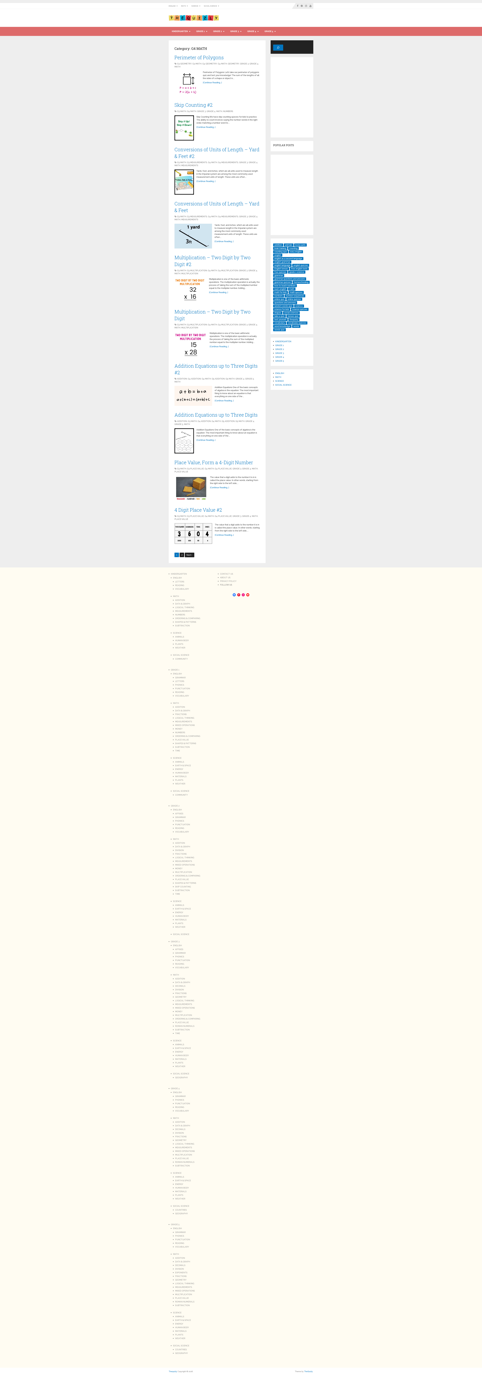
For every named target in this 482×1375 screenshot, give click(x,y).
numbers (278, 296)
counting (293, 248)
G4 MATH (222, 64)
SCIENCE (194, 6)
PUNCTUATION (182, 688)
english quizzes (300, 265)
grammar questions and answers (289, 279)
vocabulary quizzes (297, 323)
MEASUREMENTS (189, 165)
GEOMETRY (233, 64)
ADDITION (182, 379)
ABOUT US (225, 577)
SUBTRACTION (182, 625)
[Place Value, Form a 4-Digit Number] (190, 488)
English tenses (281, 268)
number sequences (295, 296)
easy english (296, 252)
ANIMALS (179, 637)
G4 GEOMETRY (209, 64)
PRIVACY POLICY (228, 581)
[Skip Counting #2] (184, 128)
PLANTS (179, 644)
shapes (277, 313)
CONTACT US (226, 574)
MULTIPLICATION (189, 273)
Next (188, 555)
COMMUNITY (181, 659)
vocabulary (279, 323)
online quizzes (294, 299)
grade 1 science (296, 272)
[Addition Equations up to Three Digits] (184, 440)
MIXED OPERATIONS (185, 725)
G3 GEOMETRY (184, 64)
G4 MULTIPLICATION (228, 270)
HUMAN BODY (182, 640)
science (299, 306)
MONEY (179, 729)
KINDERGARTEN (180, 31)
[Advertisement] (292, 97)
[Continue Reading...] (212, 82)
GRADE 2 (217, 31)
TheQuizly (308, 1371)
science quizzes (299, 309)
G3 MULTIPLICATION (197, 270)
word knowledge (282, 326)
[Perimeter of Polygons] (187, 83)
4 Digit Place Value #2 (198, 510)
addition (278, 245)
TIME (177, 751)
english (277, 255)
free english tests (299, 268)
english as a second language (288, 258)
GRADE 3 (234, 31)
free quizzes (280, 272)
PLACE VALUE (181, 472)
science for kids (281, 309)
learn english (280, 289)
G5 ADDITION (218, 379)
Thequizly (173, 1371)
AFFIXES (179, 813)
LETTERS (179, 582)
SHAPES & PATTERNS (185, 622)
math (291, 289)
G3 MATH (196, 64)
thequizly (294, 319)
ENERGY (179, 769)
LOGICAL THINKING (184, 607)
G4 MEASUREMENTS (228, 162)
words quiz (279, 329)
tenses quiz (293, 316)
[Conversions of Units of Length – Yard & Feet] (193, 236)
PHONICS (179, 685)
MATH (183, 6)
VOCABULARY (182, 589)
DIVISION (179, 850)
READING (179, 585)
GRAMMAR (180, 677)
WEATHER (180, 648)
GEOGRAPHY (181, 1077)
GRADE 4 (251, 31)
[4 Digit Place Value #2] (193, 533)
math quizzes (296, 292)
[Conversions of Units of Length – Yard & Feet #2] (184, 182)
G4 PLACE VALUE (223, 469)
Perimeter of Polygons (199, 57)
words (296, 326)
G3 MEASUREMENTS (197, 162)
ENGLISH (172, 6)
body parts (300, 245)
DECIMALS (180, 986)
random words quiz (283, 306)
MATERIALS (181, 776)
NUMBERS (228, 111)
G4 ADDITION (194, 379)
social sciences (291, 313)
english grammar (282, 262)
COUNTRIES (181, 1210)
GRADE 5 (268, 31)
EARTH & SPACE (183, 765)
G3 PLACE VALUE (195, 469)
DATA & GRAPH (182, 604)
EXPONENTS (181, 1272)
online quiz (279, 299)
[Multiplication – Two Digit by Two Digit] (190, 344)
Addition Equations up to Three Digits (216, 415)
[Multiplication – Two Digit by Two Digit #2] (190, 290)
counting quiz (280, 252)
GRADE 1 (200, 31)
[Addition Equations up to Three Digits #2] (193, 396)
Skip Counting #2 (193, 105)
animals (288, 245)
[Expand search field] (278, 48)
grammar (278, 275)
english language (282, 265)
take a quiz (279, 316)
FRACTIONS (181, 714)
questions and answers (285, 302)
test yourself (280, 319)
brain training (280, 248)
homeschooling (301, 282)
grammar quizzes (282, 282)
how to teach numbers (285, 285)
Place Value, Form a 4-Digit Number (213, 462)
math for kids (280, 292)
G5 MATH (230, 379)
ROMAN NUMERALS (184, 1026)
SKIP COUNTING (183, 887)
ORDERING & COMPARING (187, 618)
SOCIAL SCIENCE (210, 6)
